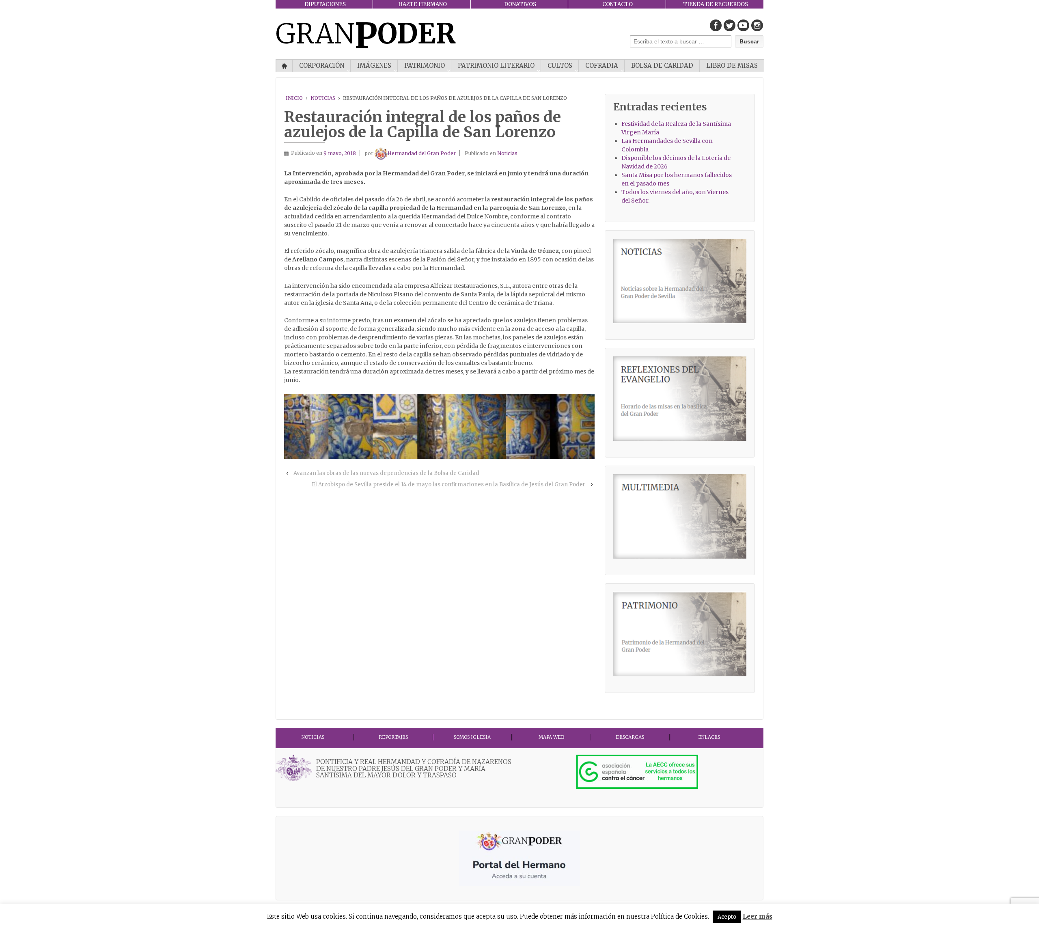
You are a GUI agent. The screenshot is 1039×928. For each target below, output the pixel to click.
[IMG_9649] (439, 426)
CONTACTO (617, 4)
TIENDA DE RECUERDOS (715, 4)
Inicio (284, 66)
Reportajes (393, 737)
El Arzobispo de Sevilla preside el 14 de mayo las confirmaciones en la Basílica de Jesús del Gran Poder (448, 484)
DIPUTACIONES (325, 4)
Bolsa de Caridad (662, 65)
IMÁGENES (374, 65)
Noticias (322, 98)
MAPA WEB (551, 737)
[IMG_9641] (395, 426)
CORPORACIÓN (321, 65)
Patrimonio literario (496, 65)
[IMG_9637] (350, 426)
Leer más (757, 916)
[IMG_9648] (306, 426)
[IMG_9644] (528, 426)
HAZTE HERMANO (422, 4)
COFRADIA (601, 65)
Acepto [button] (727, 916)
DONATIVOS (520, 4)
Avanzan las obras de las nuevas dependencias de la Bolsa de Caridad (386, 473)
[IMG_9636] (572, 426)
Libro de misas (732, 65)
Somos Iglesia (472, 737)
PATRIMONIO (424, 65)
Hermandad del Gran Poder (422, 153)
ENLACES (709, 737)
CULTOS (560, 65)
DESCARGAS (630, 737)
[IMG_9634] (483, 426)
